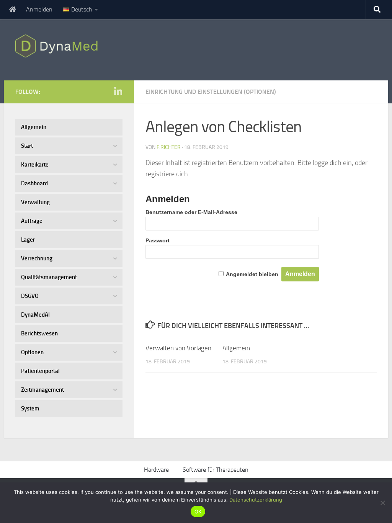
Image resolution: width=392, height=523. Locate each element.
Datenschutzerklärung (255, 500)
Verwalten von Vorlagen (178, 348)
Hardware (156, 469)
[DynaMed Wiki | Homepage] (58, 45)
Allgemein (236, 348)
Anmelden (39, 9)
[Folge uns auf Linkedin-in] (117, 91)
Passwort (157, 240)
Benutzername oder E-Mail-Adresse (191, 212)
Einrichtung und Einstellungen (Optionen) (210, 91)
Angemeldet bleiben (252, 274)
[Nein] (382, 503)
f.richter (169, 147)
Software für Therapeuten (215, 469)
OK (198, 511)
